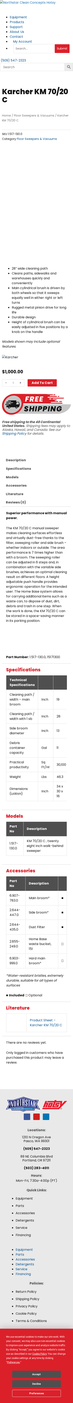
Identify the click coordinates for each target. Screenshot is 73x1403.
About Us (17, 31)
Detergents (25, 1220)
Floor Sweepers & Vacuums (34, 115)
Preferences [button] (13, 1362)
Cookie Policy (26, 1313)
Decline (36, 1383)
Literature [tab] (14, 494)
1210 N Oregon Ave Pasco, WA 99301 (36, 1139)
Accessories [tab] (16, 485)
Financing (23, 1235)
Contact (16, 36)
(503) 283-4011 (36, 1168)
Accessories (25, 1213)
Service (21, 1227)
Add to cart (42, 382)
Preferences (36, 1393)
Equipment (19, 17)
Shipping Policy (14, 433)
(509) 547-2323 (36, 1148)
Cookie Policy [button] (39, 1353)
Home (6, 115)
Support (17, 27)
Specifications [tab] (18, 468)
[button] (36, 1244)
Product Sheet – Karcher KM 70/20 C (46, 1022)
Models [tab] (12, 477)
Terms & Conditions (31, 1321)
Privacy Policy (27, 1306)
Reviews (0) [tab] (16, 502)
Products (17, 22)
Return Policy (26, 1291)
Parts (20, 1205)
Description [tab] (16, 460)
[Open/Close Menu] (36, 7)
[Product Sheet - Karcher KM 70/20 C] (16, 1022)
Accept (36, 1374)
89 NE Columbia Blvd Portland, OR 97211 (36, 1158)
